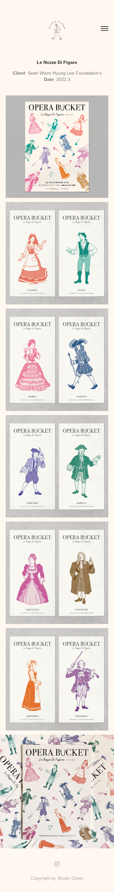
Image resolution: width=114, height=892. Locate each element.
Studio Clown (70, 878)
